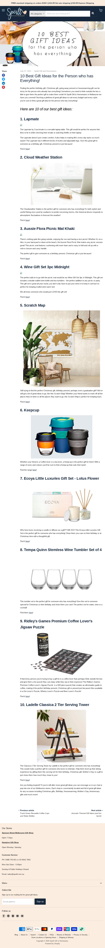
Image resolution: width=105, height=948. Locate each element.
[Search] (93, 14)
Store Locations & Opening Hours (43, 937)
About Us (24, 935)
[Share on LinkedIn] (3, 83)
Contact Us (43, 935)
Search (33, 935)
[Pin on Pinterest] (3, 87)
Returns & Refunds (64, 935)
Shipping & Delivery (66, 937)
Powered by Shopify (52, 944)
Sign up (40, 901)
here (27, 149)
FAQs (52, 935)
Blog (16, 935)
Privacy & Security (81, 935)
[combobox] (68, 14)
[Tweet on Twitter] (3, 79)
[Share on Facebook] (3, 75)
